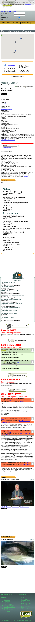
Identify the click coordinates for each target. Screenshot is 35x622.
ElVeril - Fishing (6, 31)
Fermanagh (5, 309)
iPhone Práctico (8, 604)
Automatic (10, 66)
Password (3, 15)
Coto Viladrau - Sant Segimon (12, 202)
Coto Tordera (7, 242)
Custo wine (7, 600)
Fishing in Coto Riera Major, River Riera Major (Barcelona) (16, 32)
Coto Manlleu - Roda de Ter (11, 221)
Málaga (4, 284)
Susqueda (6, 237)
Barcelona (3, 103)
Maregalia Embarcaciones (16, 295)
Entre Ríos (5, 305)
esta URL (26, 176)
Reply (18, 350)
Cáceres (4, 314)
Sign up (3, 11)
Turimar (11, 317)
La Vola (5, 248)
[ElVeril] (8, 7)
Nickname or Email (5, 13)
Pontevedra (5, 296)
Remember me (4, 17)
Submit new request (8, 382)
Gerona (25, 202)
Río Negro (4, 300)
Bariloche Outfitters (15, 299)
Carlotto (11, 286)
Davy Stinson (13, 310)
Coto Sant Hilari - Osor (10, 232)
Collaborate (25, 23)
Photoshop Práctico (9, 605)
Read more (28, 4)
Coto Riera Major (8, 192)
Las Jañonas (13, 313)
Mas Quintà (6, 208)
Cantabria (4, 292)
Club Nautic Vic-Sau (9, 216)
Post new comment (15, 347)
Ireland (3, 507)
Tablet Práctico (8, 608)
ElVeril (3, 23)
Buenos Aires (5, 288)
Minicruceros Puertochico (16, 291)
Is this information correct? (8, 140)
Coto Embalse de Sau (10, 197)
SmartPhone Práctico (9, 607)
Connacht (8, 507)
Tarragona (4, 319)
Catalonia (3, 100)
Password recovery (11, 11)
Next (3, 397)
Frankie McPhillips (14, 307)
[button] (14, 52)
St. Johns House (24, 507)
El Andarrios (7, 601)
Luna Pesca (12, 282)
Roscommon (15, 507)
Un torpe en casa (8, 609)
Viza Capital (7, 611)
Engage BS (7, 602)
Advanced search (13, 23)
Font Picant (6, 226)
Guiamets (21, 401)
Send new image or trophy (11, 333)
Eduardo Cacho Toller (15, 303)
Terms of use (27, 620)
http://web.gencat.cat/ (6, 109)
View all (4, 347)
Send (1, 19)
